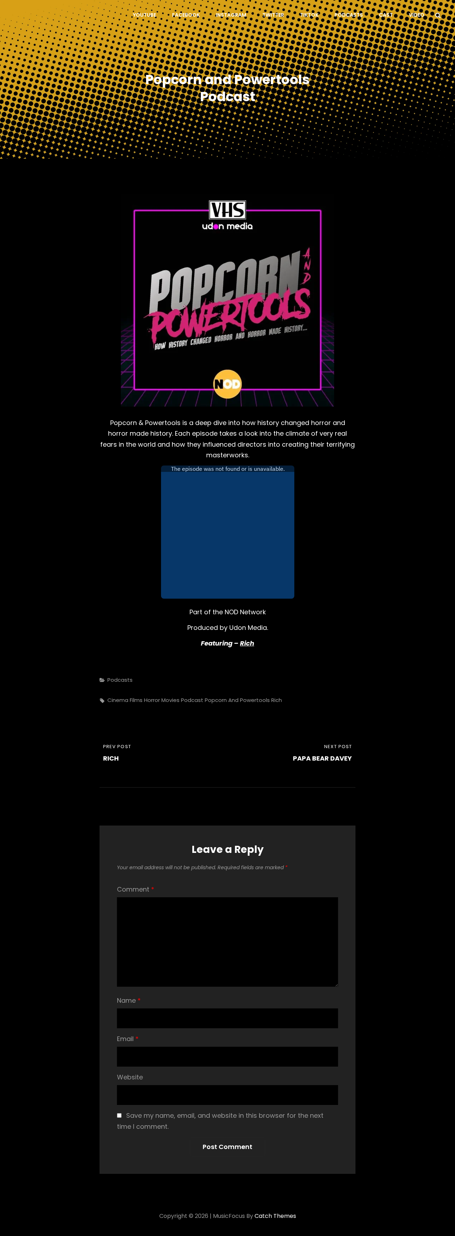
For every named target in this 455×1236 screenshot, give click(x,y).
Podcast (192, 700)
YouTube (144, 14)
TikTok (309, 14)
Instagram (231, 14)
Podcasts (348, 14)
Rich (247, 643)
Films (136, 700)
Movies (170, 700)
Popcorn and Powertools (237, 700)
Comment (135, 889)
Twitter (273, 14)
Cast (386, 14)
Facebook (186, 14)
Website (130, 1077)
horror (152, 700)
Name (129, 1000)
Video (416, 14)
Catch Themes (275, 1216)
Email (128, 1038)
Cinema (117, 700)
